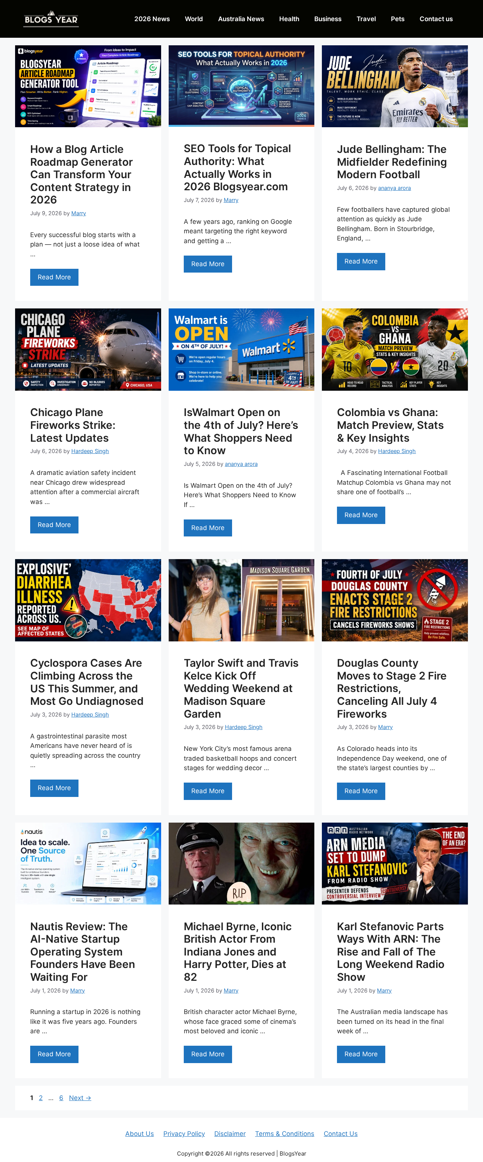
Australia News (241, 19)
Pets (398, 19)
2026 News (152, 19)
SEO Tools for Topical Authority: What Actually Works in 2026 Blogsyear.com (237, 167)
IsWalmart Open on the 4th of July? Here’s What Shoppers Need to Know (241, 431)
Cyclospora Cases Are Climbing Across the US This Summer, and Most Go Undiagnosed (87, 682)
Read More (54, 277)
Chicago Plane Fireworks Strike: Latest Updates (72, 425)
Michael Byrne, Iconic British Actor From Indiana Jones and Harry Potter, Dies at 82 (238, 951)
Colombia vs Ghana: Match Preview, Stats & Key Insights (390, 425)
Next (80, 1098)
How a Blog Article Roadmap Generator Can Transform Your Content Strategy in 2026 (81, 174)
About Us (139, 1133)
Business (327, 19)
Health (289, 19)
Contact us (436, 19)
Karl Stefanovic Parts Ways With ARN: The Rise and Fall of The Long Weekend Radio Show (391, 951)
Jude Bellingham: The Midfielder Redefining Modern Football (392, 162)
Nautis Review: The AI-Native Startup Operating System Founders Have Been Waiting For (82, 951)
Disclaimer (230, 1133)
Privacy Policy (184, 1133)
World (194, 19)
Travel (366, 19)
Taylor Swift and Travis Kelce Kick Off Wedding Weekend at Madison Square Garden (241, 688)
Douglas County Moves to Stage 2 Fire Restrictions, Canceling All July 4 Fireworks (392, 688)
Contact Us (341, 1133)
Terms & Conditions (284, 1133)
